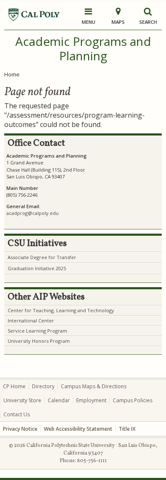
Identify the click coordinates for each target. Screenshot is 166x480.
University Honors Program (39, 341)
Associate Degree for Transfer (42, 257)
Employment (91, 400)
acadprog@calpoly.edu (32, 213)
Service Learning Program (37, 331)
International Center (31, 320)
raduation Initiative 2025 (38, 268)
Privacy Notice (20, 428)
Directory (43, 386)
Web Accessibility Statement (78, 428)
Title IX (127, 428)
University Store (22, 400)
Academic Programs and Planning (83, 48)
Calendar (59, 400)
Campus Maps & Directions (93, 386)
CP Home (14, 386)
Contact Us (16, 414)
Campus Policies (132, 400)
